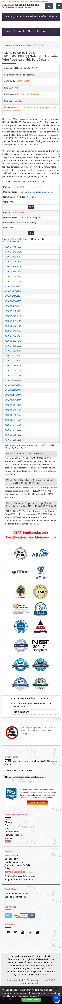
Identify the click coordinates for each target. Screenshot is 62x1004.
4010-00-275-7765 (13, 286)
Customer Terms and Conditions (20, 876)
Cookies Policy (11, 859)
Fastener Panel (12, 832)
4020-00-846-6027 (13, 415)
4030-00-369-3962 (13, 257)
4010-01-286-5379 (13, 440)
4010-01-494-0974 (13, 371)
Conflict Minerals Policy (16, 862)
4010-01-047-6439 (13, 252)
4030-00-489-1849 (13, 380)
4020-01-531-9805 (13, 425)
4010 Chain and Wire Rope (27, 94)
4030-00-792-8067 (13, 356)
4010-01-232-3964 (13, 351)
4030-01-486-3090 (13, 366)
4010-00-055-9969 (13, 375)
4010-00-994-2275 (13, 420)
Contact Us (10, 825)
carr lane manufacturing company (35, 107)
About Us (9, 822)
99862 (19, 81)
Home (7, 45)
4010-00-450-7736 (13, 385)
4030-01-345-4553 (13, 331)
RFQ (31, 207)
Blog (7, 828)
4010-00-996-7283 (13, 435)
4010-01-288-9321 (13, 410)
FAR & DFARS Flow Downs (17, 894)
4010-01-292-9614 (13, 281)
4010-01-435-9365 (13, 277)
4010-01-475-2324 (13, 262)
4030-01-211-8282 (13, 430)
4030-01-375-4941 (13, 296)
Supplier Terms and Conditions (19, 879)
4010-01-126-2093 (13, 346)
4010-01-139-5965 (13, 321)
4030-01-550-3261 (13, 311)
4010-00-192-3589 (13, 390)
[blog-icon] (37, 932)
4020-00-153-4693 (13, 272)
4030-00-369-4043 (13, 341)
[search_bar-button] (49, 6)
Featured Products (13, 835)
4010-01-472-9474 (13, 336)
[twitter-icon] (15, 932)
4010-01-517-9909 (13, 291)
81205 (26, 81)
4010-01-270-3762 (13, 361)
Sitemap (9, 838)
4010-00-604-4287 (13, 301)
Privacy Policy (11, 856)
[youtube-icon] (22, 932)
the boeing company (31, 218)
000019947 (14, 88)
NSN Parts (17, 45)
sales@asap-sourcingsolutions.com (29, 777)
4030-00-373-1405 (13, 267)
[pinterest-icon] (30, 932)
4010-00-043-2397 (13, 400)
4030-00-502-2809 (13, 326)
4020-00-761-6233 (13, 395)
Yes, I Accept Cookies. (31, 1000)
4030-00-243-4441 (13, 306)
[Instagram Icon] (8, 932)
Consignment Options (15, 897)
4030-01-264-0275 (13, 405)
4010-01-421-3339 (13, 316)
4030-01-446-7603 (13, 247)
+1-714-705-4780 (25, 771)
